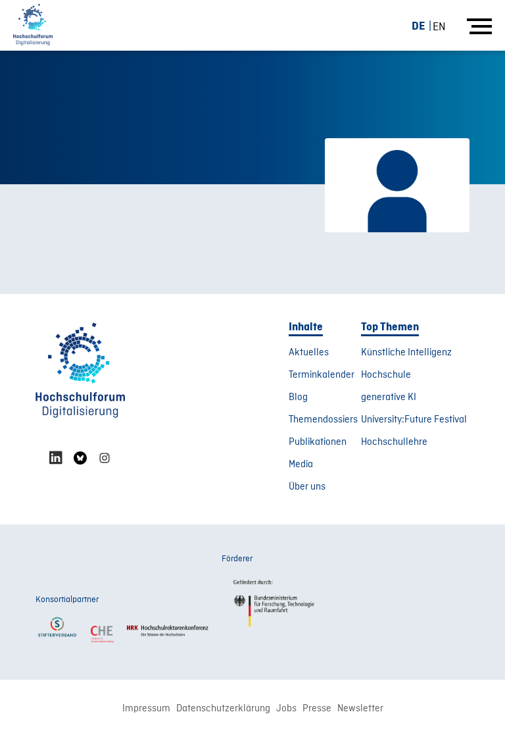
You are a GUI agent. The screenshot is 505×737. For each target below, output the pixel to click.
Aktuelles (309, 352)
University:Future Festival (414, 419)
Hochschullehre (394, 442)
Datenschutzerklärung (223, 708)
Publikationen (318, 442)
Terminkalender (321, 375)
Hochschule (386, 375)
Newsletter (360, 708)
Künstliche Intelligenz (406, 352)
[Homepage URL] (33, 25)
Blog (298, 397)
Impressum (146, 708)
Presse (316, 708)
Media (301, 464)
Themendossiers (323, 419)
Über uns (307, 487)
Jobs (286, 708)
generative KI (388, 397)
